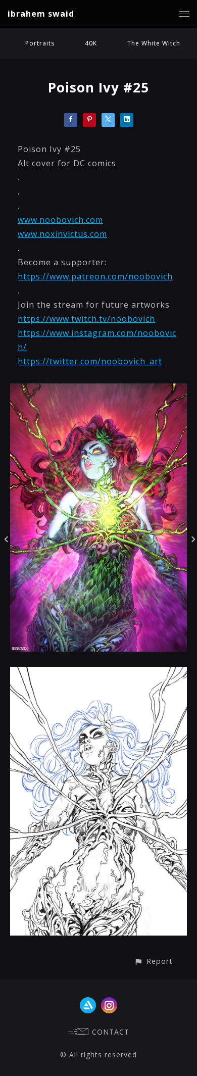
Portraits (40, 43)
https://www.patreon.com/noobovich (95, 276)
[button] (153, 961)
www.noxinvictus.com (62, 233)
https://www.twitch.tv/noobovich (86, 318)
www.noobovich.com (60, 219)
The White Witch (153, 43)
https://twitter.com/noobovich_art (90, 361)
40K (91, 43)
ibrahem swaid (41, 13)
